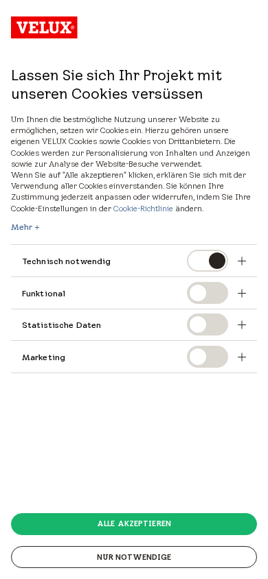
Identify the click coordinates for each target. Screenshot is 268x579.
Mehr (21, 227)
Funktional (43, 293)
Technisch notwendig (67, 261)
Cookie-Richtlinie (143, 208)
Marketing (43, 357)
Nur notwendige (134, 557)
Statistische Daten (61, 325)
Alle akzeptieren (134, 523)
